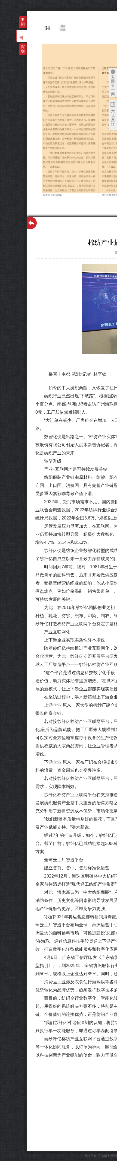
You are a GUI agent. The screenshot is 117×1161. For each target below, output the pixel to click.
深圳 (23, 48)
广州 (21, 35)
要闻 (23, 21)
